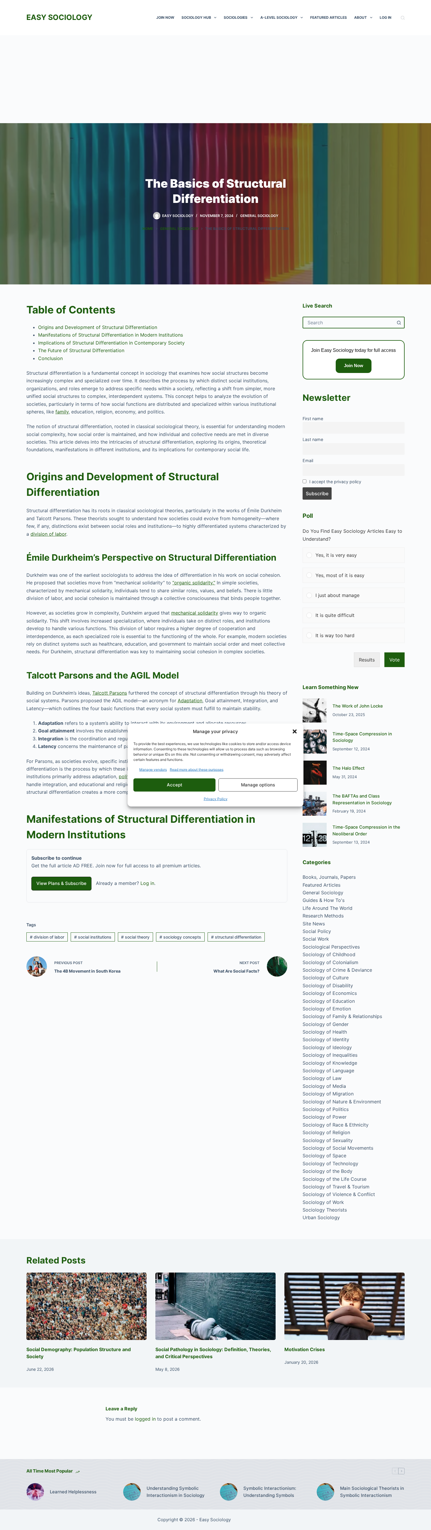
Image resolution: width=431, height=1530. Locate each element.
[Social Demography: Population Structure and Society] (86, 1306)
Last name (313, 439)
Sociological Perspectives (331, 947)
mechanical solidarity (194, 613)
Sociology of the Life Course (334, 1179)
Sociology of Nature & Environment (342, 1102)
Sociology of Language (328, 1070)
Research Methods (323, 916)
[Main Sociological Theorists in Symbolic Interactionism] (325, 1492)
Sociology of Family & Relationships (342, 1016)
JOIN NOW (165, 17)
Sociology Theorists (325, 1210)
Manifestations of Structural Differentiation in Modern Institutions (110, 335)
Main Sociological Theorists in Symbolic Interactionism (372, 1491)
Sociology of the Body (327, 1171)
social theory (135, 936)
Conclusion (50, 358)
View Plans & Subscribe (61, 883)
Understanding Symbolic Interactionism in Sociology (176, 1491)
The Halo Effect (348, 768)
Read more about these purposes (196, 769)
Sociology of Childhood (329, 954)
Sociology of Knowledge (330, 1063)
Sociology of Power (325, 1117)
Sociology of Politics (326, 1109)
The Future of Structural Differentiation (81, 350)
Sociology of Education (329, 1001)
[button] (295, 732)
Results (367, 660)
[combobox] (348, 322)
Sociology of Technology (330, 1163)
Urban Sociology (321, 1217)
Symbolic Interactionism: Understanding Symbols (269, 1491)
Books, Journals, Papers (329, 877)
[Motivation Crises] (344, 1306)
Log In (385, 17)
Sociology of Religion (326, 1132)
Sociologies (235, 17)
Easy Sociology (59, 17)
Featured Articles (328, 17)
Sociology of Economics (330, 993)
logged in (145, 1419)
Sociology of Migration (328, 1094)
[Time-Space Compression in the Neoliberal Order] (315, 835)
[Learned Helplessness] (35, 1492)
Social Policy (317, 931)
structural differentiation (236, 936)
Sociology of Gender (326, 1024)
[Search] (403, 18)
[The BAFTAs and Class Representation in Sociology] (315, 804)
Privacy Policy (216, 798)
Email (308, 460)
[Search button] (398, 322)
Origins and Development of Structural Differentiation (97, 327)
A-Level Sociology (279, 17)
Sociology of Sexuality (328, 1140)
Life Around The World (327, 908)
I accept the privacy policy (335, 481)
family (62, 412)
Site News (314, 924)
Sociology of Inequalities (330, 1055)
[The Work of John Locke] (315, 710)
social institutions (92, 936)
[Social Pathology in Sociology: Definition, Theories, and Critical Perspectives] (215, 1306)
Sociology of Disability (328, 985)
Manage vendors (153, 769)
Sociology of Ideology (327, 1047)
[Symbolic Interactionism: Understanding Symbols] (228, 1492)
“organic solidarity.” (193, 583)
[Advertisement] (215, 79)
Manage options (258, 785)
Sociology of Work (323, 1202)
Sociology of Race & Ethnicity (336, 1125)
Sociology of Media (324, 1086)
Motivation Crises (304, 1349)
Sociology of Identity (326, 1039)
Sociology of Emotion (327, 1009)
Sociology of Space (324, 1155)
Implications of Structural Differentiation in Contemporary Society (111, 343)
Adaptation (190, 700)
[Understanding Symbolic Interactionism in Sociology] (132, 1492)
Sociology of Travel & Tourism (336, 1187)
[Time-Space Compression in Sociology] (315, 742)
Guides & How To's (324, 900)
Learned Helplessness (73, 1492)
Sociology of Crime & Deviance (337, 970)
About (360, 17)
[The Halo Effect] (315, 773)
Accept (174, 785)
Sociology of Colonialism (330, 962)
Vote (394, 660)
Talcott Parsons (109, 693)
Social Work (316, 939)
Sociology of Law (322, 1078)
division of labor (48, 534)
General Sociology (259, 215)
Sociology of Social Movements (338, 1148)
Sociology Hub (196, 17)
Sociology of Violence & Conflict (339, 1194)
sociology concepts (180, 936)
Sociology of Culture (326, 978)
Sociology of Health (325, 1032)
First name (313, 418)
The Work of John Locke (357, 706)
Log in (147, 883)
